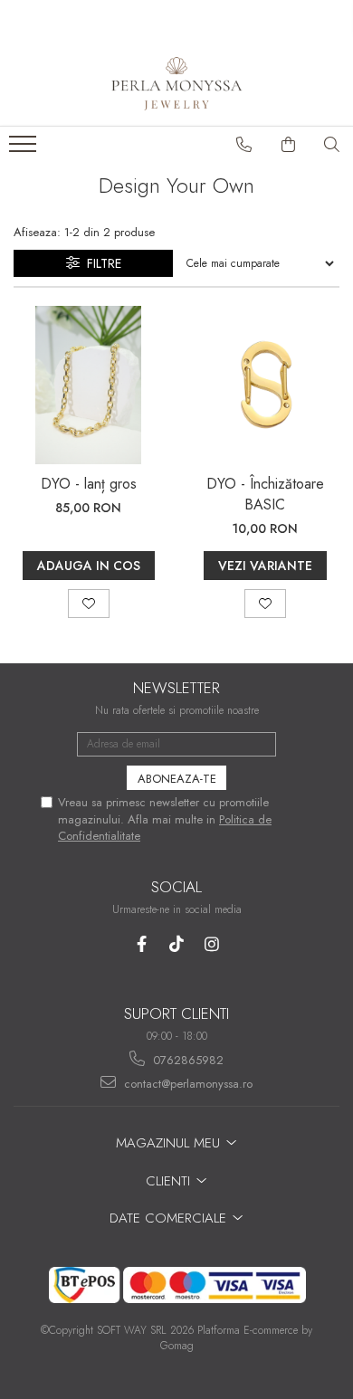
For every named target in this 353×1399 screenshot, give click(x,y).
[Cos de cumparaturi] (289, 145)
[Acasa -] (176, 80)
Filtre (100, 263)
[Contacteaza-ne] (244, 145)
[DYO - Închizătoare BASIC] (265, 385)
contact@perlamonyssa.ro (186, 1083)
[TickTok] (177, 944)
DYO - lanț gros (89, 483)
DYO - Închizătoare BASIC (265, 494)
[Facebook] (141, 944)
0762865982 (186, 1060)
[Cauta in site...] (332, 145)
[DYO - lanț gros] (88, 385)
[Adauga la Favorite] (89, 603)
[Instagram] (212, 944)
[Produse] (25, 149)
